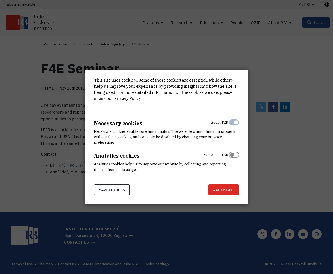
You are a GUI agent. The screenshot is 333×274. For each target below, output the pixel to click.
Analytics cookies (117, 155)
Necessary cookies (118, 123)
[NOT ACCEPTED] (234, 161)
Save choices (112, 190)
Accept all (223, 190)
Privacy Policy (127, 98)
